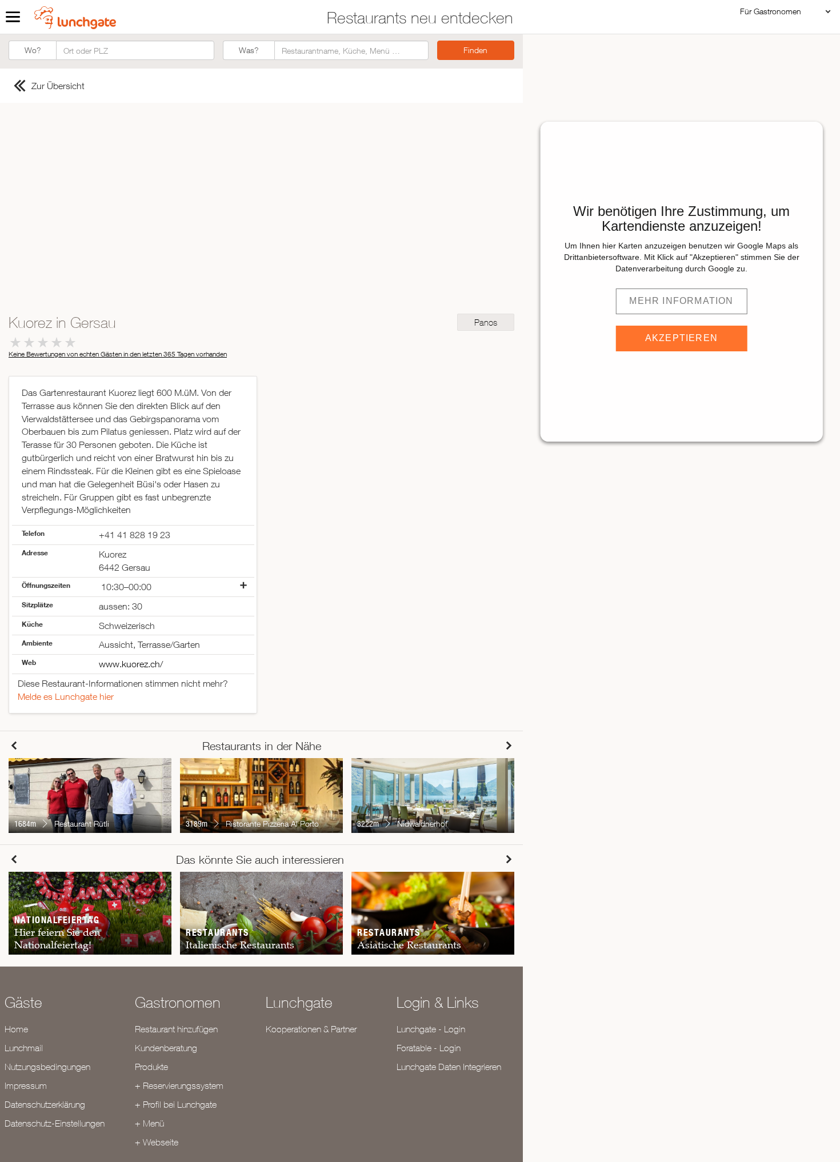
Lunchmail (24, 1048)
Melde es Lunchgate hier (66, 696)
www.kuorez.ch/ (131, 664)
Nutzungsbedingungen (47, 1066)
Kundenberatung (166, 1048)
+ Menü (149, 1123)
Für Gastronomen (770, 11)
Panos (485, 322)
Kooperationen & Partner (311, 1029)
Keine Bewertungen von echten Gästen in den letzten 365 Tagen (118, 354)
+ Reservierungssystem (179, 1085)
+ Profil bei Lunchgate (176, 1104)
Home (16, 1029)
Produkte (151, 1066)
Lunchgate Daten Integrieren (449, 1066)
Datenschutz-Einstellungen (55, 1123)
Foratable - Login (429, 1048)
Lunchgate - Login (431, 1029)
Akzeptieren (681, 338)
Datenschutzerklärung (45, 1104)
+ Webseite (156, 1142)
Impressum (26, 1085)
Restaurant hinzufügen (176, 1029)
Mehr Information (681, 301)
